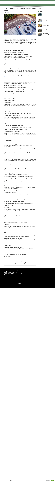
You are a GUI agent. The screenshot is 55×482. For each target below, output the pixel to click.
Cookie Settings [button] (48, 480)
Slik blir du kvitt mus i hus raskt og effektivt (47, 29)
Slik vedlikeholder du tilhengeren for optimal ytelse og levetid (46, 34)
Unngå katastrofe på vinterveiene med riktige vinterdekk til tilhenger (47, 25)
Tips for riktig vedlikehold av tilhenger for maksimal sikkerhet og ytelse (46, 14)
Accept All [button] (52, 480)
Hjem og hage (9, 256)
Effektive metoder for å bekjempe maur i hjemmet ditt (46, 20)
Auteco (6, 2)
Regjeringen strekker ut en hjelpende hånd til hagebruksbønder (13, 262)
